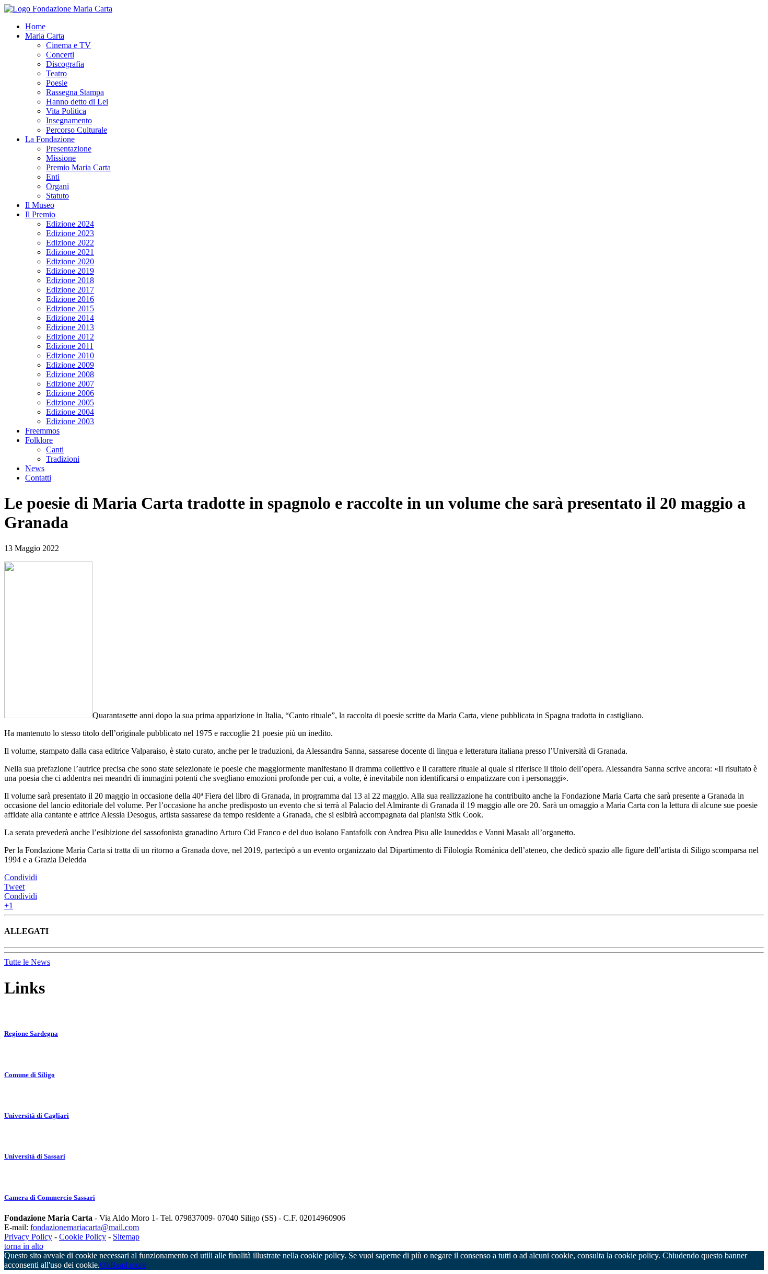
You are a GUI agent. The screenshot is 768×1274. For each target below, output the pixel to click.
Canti (55, 449)
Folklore (39, 440)
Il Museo (39, 205)
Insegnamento (69, 120)
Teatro (56, 73)
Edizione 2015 (70, 308)
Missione (61, 158)
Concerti (60, 54)
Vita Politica (66, 111)
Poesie (56, 82)
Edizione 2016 (70, 299)
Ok (105, 1264)
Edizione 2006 (70, 393)
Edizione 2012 (70, 336)
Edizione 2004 (70, 411)
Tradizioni (62, 458)
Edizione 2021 (70, 252)
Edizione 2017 (70, 289)
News (34, 468)
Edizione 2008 (70, 374)
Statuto (57, 195)
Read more (128, 1264)
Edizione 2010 (70, 355)
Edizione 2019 (70, 270)
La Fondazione (50, 139)
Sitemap (126, 1236)
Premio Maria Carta (78, 167)
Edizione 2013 (70, 327)
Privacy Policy (28, 1236)
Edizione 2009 (70, 364)
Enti (53, 176)
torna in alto (23, 1246)
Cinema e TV (68, 45)
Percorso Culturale (76, 129)
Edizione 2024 (70, 223)
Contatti (38, 477)
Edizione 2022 (70, 242)
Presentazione (68, 148)
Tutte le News (27, 961)
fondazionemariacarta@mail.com (84, 1227)
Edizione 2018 (70, 280)
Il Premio (40, 214)
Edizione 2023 (70, 233)
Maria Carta (44, 35)
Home (35, 26)
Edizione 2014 (70, 317)
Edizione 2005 (70, 402)
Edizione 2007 (70, 383)
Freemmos (42, 430)
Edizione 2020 (70, 261)
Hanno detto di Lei (77, 101)
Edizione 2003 (70, 421)
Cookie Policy (82, 1236)
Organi (57, 186)
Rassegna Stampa (75, 92)
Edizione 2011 (70, 346)
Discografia (65, 64)
